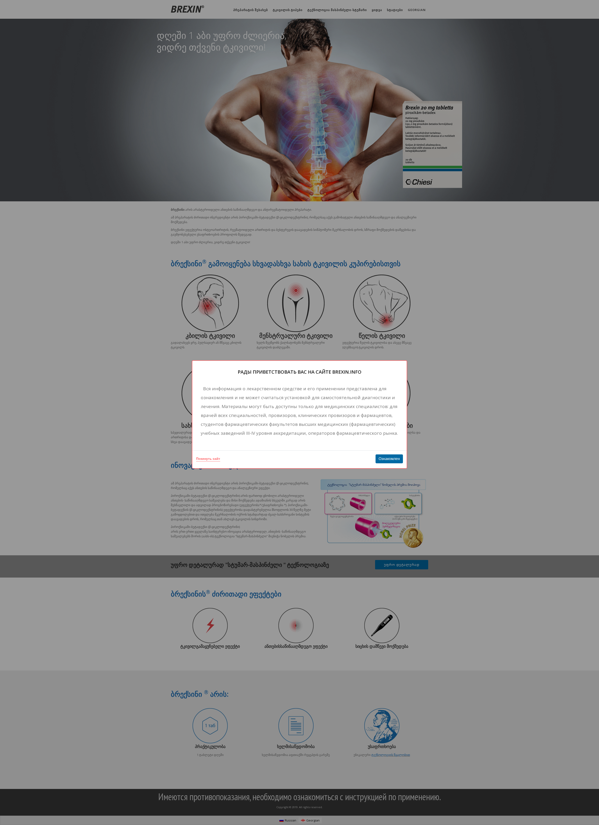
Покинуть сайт (208, 458)
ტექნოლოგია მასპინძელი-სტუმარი (337, 10)
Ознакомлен (389, 459)
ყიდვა (377, 10)
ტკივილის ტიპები (288, 10)
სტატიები (395, 10)
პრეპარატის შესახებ (250, 10)
